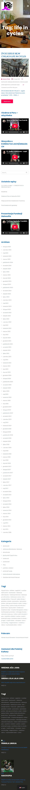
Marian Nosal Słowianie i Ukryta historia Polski (14, 637)
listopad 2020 (7, 378)
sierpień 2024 (7, 268)
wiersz (3, 625)
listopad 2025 (7, 246)
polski (23, 616)
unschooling (4, 622)
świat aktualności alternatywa (11, 574)
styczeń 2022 (7, 337)
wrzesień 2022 (7, 312)
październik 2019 (8, 413)
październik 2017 (8, 472)
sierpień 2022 (7, 315)
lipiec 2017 (6, 482)
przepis (3, 620)
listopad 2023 (7, 284)
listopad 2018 (7, 432)
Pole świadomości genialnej (9, 205)
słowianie (18, 620)
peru (2, 616)
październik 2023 (8, 287)
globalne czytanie (6, 601)
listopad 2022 (7, 309)
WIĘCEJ (3, 676)
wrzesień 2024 (7, 265)
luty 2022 (5, 334)
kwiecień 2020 (7, 397)
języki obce (4, 607)
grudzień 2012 (7, 519)
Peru (4, 564)
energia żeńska (5, 599)
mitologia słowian (21, 612)
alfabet (12, 590)
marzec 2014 (6, 513)
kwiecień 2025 (7, 256)
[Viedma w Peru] (7, 6)
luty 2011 (5, 529)
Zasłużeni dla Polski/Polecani (11, 577)
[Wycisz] (24, 132)
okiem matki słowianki (20, 614)
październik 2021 (8, 344)
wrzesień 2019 (7, 416)
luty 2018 (5, 460)
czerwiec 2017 (7, 485)
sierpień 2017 (7, 479)
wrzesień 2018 (7, 438)
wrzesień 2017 (7, 476)
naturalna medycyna (7, 614)
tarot (23, 620)
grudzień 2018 (7, 428)
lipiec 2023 (6, 297)
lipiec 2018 (6, 444)
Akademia (4, 191)
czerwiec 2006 (7, 532)
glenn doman (21, 599)
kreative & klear (5, 610)
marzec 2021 (6, 366)
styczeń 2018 (7, 463)
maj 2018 (5, 450)
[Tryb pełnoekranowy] (26, 132)
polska (18, 616)
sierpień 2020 (7, 388)
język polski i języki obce (10, 555)
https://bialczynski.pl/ (7, 655)
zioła (19, 625)
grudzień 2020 (7, 375)
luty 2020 (5, 403)
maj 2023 (5, 303)
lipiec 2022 (6, 319)
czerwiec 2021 (7, 356)
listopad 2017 (7, 469)
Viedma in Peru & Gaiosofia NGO (10, 196)
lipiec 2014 (6, 507)
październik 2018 (8, 435)
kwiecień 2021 (7, 363)
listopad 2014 (7, 501)
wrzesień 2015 (7, 494)
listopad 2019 (7, 410)
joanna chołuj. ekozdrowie (17, 605)
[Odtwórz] (3, 132)
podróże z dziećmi (8, 568)
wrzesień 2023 (7, 290)
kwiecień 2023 (7, 306)
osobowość (6, 561)
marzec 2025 (6, 259)
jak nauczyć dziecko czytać (14, 603)
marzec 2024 (6, 275)
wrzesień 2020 (7, 385)
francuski (13, 599)
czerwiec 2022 (7, 322)
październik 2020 (8, 381)
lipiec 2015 (6, 497)
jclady (24, 603)
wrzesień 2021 (7, 347)
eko (23, 597)
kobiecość (6, 558)
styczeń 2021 (7, 372)
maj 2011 (5, 523)
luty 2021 (5, 369)
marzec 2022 (6, 331)
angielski (17, 590)
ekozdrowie (6, 552)
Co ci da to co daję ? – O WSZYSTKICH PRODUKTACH (12, 186)
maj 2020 (5, 394)
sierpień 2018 (7, 441)
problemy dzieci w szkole (19, 618)
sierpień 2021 (7, 350)
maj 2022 (5, 325)
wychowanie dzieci (11, 625)
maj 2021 (5, 359)
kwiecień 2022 (7, 328)
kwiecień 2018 (7, 454)
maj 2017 (5, 488)
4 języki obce (5, 590)
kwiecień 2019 (7, 425)
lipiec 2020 (6, 391)
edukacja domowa (15, 594)
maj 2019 (5, 422)
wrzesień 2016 (7, 491)
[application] (15, 126)
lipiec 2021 (6, 353)
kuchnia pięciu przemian (8, 612)
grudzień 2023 (7, 281)
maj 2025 (5, 253)
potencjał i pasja (15, 84)
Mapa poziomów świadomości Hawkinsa (13, 200)
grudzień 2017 (7, 466)
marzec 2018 (6, 457)
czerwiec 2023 (7, 300)
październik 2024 (8, 262)
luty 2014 (5, 516)
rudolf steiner (10, 620)
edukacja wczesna (16, 597)
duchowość (4, 82)
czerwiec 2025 (7, 250)
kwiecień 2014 (7, 510)
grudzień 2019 (7, 406)
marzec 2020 (6, 400)
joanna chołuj (5, 605)
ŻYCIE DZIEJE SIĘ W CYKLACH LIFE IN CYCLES (13, 55)
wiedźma (21, 622)
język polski (12, 607)
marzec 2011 (6, 526)
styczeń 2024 (7, 278)
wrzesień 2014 (7, 504)
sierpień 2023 (7, 293)
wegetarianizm (13, 622)
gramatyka (15, 601)
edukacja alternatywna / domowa (16, 82)
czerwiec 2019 (7, 419)
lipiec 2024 (6, 272)
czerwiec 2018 (7, 447)
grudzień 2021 (7, 341)
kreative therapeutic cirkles (19, 610)
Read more (7, 101)
